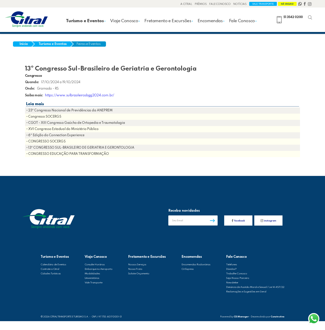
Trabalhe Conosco (236, 273)
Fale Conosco (219, 4)
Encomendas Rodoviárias (195, 264)
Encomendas (210, 21)
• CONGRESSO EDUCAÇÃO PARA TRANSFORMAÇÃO (67, 154)
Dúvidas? (231, 269)
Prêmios (201, 4)
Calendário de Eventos (53, 264)
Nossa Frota (135, 269)
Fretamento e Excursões (167, 21)
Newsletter (232, 282)
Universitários (92, 278)
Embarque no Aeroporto (98, 269)
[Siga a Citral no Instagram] (309, 4)
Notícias (240, 4)
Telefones (231, 264)
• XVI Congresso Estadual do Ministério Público (62, 129)
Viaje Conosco (124, 21)
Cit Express (187, 269)
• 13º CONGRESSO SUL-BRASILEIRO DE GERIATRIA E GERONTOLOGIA (80, 147)
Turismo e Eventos (85, 21)
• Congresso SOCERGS (43, 116)
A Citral (186, 4)
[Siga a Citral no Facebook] (305, 4)
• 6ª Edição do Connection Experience (55, 135)
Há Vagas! (287, 4)
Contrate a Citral (50, 269)
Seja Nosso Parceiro (237, 278)
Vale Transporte (263, 4)
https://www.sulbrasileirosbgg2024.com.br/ (79, 95)
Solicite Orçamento (138, 273)
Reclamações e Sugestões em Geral (246, 291)
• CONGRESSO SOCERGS (45, 141)
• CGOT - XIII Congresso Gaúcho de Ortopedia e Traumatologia (75, 123)
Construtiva (277, 317)
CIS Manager (241, 317)
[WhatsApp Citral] (300, 4)
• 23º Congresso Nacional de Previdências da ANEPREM (69, 110)
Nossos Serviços (137, 264)
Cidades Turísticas (51, 273)
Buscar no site (313, 16)
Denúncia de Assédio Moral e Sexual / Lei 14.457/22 (255, 287)
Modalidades (92, 273)
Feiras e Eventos (89, 44)
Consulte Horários (95, 264)
